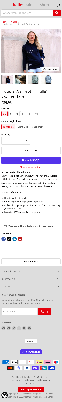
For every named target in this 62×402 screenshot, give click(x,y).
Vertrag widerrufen (31, 389)
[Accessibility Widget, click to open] (4, 395)
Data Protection (40, 377)
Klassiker (15, 22)
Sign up (45, 311)
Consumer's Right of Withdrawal (20, 380)
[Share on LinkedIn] (14, 239)
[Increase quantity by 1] (26, 141)
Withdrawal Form (44, 380)
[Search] (57, 13)
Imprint (27, 377)
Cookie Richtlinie (31, 383)
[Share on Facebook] (3, 239)
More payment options (31, 167)
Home (4, 22)
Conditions (16, 377)
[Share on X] (9, 239)
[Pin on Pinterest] (20, 239)
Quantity (5, 134)
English (30, 341)
